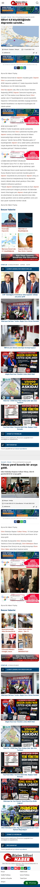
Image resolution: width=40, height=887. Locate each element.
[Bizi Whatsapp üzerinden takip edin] (22, 868)
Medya (11, 500)
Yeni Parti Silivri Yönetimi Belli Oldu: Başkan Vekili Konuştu (20, 428)
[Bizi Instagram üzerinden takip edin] (9, 868)
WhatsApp (32, 883)
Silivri (3, 80)
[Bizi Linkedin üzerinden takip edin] (12, 868)
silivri (28, 264)
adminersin (7, 52)
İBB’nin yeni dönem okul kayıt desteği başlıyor (20, 348)
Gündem (11, 49)
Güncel (9, 17)
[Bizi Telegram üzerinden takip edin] (28, 868)
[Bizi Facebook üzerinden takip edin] (2, 868)
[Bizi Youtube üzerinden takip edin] (15, 868)
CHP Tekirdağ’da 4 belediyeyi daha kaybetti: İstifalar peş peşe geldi (20, 296)
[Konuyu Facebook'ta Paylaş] (15, 67)
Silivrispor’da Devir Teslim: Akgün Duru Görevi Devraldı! (20, 321)
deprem (19, 78)
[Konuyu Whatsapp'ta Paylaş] (21, 67)
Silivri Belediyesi (28, 544)
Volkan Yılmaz (22, 532)
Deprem (36, 78)
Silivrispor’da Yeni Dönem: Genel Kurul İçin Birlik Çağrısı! (20, 802)
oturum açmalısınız (21, 449)
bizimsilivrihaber (13, 264)
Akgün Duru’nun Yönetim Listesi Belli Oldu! (20, 374)
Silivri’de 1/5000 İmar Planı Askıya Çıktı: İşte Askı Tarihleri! (20, 402)
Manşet (17, 49)
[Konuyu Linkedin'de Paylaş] (24, 67)
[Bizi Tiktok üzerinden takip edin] (25, 868)
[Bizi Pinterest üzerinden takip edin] (18, 868)
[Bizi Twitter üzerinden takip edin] (5, 868)
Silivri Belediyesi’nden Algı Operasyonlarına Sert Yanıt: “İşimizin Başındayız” (20, 829)
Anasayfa (3, 17)
